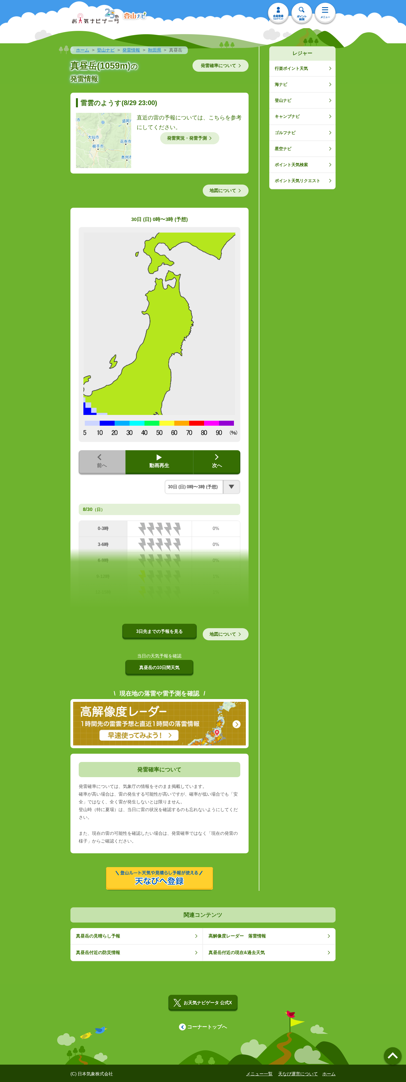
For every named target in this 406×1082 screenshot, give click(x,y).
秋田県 (154, 50)
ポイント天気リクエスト (297, 180)
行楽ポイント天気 (291, 68)
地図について (223, 190)
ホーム (82, 50)
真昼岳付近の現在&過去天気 (237, 952)
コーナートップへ (207, 1027)
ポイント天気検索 (291, 164)
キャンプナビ (287, 116)
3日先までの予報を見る (159, 631)
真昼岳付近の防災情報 (98, 952)
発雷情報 (131, 50)
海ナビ (281, 84)
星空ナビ (283, 148)
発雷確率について (218, 65)
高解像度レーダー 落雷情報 (237, 936)
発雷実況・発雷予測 (187, 138)
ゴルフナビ (285, 132)
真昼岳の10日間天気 (159, 667)
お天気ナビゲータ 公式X (208, 1002)
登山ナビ (106, 50)
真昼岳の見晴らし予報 (98, 936)
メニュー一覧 (259, 1074)
